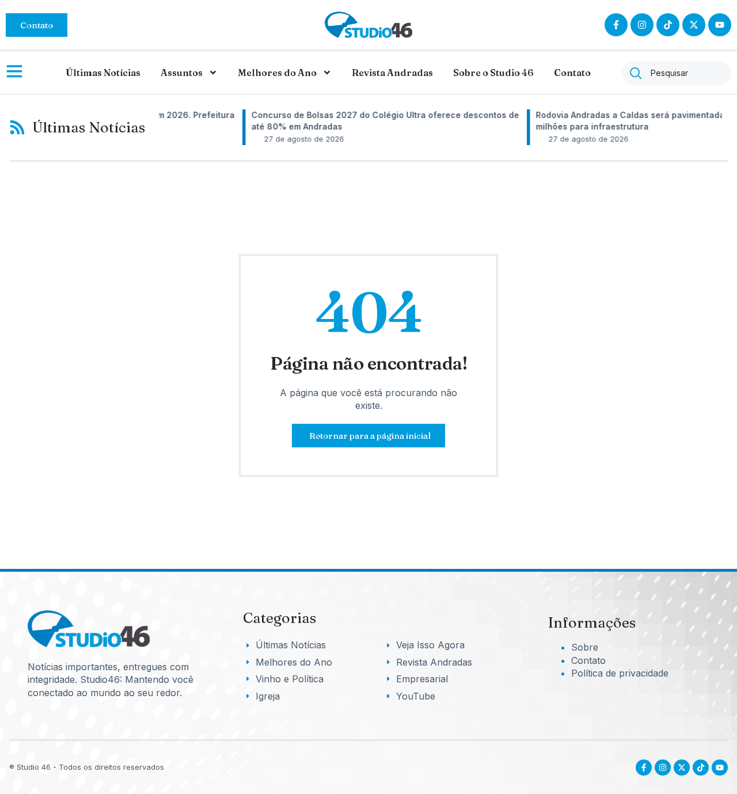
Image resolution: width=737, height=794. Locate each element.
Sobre (584, 647)
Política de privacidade (619, 673)
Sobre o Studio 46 (493, 72)
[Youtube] (720, 767)
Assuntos (182, 72)
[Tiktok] (667, 24)
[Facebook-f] (616, 24)
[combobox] (676, 73)
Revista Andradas (392, 72)
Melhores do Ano (277, 72)
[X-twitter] (693, 24)
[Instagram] (642, 24)
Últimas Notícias (103, 72)
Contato (572, 72)
